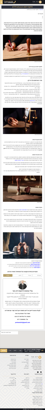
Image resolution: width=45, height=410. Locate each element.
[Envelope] (37, 372)
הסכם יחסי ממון (36, 262)
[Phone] (14, 2)
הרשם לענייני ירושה (23, 209)
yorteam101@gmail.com (22, 322)
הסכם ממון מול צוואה (35, 264)
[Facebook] (41, 372)
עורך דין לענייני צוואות (19, 160)
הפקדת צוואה (37, 267)
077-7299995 (8, 2)
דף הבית (41, 9)
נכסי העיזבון (32, 100)
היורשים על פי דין (25, 73)
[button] (1, 2)
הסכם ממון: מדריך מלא (35, 266)
